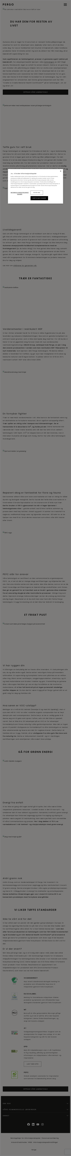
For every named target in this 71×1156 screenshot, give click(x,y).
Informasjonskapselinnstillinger (20, 193)
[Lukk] (61, 171)
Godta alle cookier (39, 198)
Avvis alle (36, 192)
